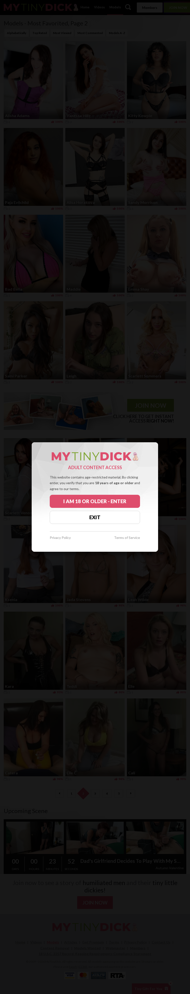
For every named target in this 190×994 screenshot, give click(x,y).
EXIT (94, 517)
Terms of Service (127, 538)
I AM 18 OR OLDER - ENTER (94, 501)
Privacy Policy (60, 538)
